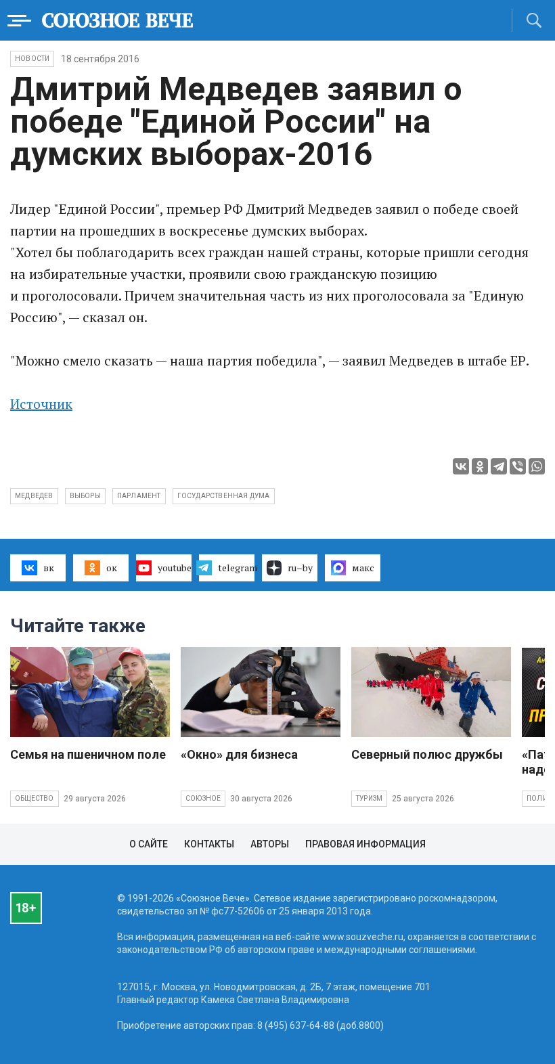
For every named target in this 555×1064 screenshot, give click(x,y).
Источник (41, 404)
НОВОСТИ (32, 58)
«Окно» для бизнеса (239, 754)
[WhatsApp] (537, 466)
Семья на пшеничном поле (88, 754)
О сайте (148, 844)
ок (111, 567)
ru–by (300, 567)
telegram (236, 567)
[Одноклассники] (480, 466)
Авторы (269, 844)
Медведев (34, 496)
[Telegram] (499, 466)
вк (48, 567)
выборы (85, 496)
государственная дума (223, 496)
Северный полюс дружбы (427, 754)
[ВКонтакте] (461, 466)
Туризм (369, 798)
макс (363, 567)
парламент (139, 496)
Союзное (203, 798)
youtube (175, 567)
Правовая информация (365, 844)
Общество (34, 798)
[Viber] (518, 466)
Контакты (209, 844)
